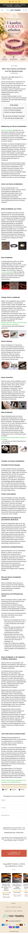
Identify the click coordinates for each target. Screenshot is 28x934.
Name (3, 800)
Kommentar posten (14, 833)
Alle (13, 869)
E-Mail (3, 807)
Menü (14, 903)
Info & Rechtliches (13, 907)
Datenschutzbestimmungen (10, 840)
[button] (5, 892)
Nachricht (5, 815)
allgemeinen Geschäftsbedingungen (15, 839)
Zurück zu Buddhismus (14, 853)
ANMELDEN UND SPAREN (13, 911)
